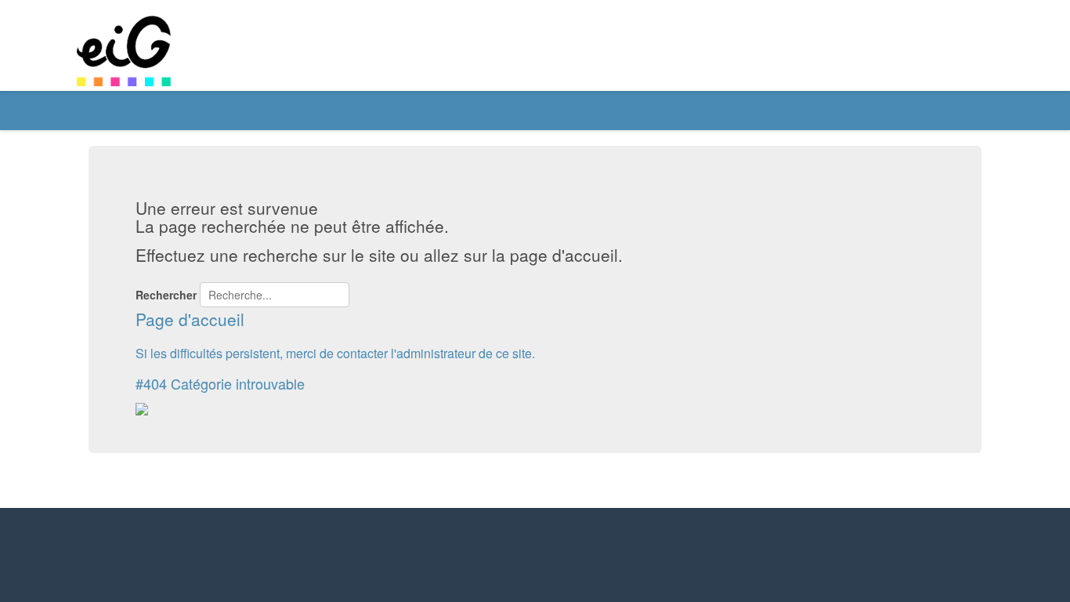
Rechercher (166, 295)
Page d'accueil (190, 319)
